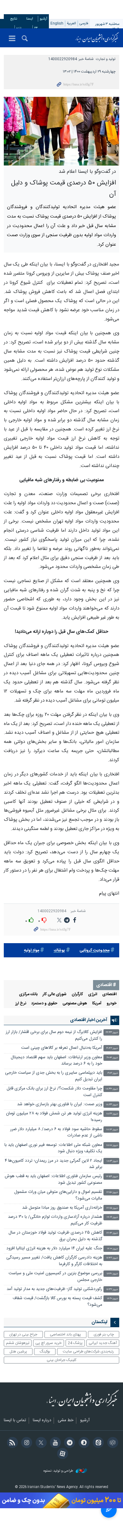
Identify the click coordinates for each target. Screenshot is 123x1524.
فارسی (83, 23)
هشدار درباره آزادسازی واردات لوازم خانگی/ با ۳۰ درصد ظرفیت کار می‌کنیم (55, 1220)
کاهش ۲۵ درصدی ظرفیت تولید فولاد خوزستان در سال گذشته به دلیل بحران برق (55, 1235)
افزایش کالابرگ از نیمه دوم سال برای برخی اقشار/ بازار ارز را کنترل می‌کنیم (54, 1035)
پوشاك (59, 950)
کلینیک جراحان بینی (61, 1360)
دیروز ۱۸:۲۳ (112, 1105)
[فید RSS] (11, 1443)
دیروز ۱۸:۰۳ (112, 1161)
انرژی (92, 994)
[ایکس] (39, 1443)
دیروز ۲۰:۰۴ (112, 1058)
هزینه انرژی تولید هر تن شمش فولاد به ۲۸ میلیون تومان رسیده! (54, 1116)
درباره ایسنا (42, 1420)
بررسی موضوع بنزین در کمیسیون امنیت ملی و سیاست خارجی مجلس (55, 1276)
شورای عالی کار (55, 994)
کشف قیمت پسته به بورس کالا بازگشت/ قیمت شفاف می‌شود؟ (57, 1301)
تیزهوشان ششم (17, 1343)
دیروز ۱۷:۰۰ (112, 1249)
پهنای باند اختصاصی (65, 1334)
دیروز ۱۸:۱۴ (112, 1130)
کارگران (77, 994)
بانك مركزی (28, 994)
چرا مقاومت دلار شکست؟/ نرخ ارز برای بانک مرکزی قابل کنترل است (54, 1091)
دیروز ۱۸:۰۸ (112, 1145)
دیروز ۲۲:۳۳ (112, 1033)
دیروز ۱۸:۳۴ (112, 1089)
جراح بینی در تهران (23, 1334)
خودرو (112, 1003)
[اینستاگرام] (25, 1443)
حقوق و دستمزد (44, 1003)
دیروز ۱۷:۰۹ (112, 1217)
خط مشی (65, 1420)
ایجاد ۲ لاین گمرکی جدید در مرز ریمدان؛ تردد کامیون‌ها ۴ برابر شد (53, 1164)
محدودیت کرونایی (94, 950)
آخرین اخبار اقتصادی (88, 1020)
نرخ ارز (20, 1003)
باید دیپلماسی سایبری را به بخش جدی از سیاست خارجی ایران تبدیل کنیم (53, 1076)
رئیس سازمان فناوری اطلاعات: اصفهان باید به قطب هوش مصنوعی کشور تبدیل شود (53, 1179)
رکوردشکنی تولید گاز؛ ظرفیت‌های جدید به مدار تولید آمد (54, 1289)
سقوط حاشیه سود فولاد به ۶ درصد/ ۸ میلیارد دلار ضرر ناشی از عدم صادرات (56, 1132)
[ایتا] (97, 1443)
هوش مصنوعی (74, 1003)
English (56, 23)
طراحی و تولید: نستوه (59, 1471)
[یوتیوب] (54, 1443)
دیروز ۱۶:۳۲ (112, 1290)
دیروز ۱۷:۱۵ (112, 1208)
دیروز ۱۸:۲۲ (112, 1114)
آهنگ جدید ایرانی (103, 1343)
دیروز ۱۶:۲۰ (112, 1299)
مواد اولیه (31, 950)
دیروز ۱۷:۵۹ (112, 1177)
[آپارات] (61, 1454)
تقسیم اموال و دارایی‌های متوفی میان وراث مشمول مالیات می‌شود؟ (58, 1195)
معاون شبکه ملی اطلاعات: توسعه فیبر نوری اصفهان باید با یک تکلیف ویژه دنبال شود (53, 1148)
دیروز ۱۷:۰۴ (112, 1233)
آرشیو (43, 19)
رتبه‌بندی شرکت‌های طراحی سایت (88, 1351)
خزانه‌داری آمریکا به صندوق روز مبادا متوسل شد (62, 1208)
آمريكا (97, 1003)
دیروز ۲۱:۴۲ (112, 1048)
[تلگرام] (68, 1443)
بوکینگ (45, 1351)
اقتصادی (109, 994)
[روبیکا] (111, 1443)
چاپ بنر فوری (104, 1334)
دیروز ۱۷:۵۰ (112, 1192)
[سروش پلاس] (82, 1443)
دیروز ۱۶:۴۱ (112, 1274)
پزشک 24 (75, 1343)
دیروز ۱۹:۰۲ (112, 1073)
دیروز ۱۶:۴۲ (112, 1258)
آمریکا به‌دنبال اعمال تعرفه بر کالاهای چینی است (61, 1048)
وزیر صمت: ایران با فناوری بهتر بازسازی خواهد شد (59, 1104)
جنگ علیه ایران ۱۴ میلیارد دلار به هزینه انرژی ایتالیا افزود (54, 1248)
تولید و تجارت (105, 59)
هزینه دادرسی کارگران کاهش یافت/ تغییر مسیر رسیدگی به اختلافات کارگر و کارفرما (54, 1260)
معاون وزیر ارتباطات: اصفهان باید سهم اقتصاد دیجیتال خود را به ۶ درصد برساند (56, 1060)
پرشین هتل (18, 1351)
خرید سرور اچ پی (48, 1343)
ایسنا (97, 37)
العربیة (71, 23)
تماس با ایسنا (15, 1420)
